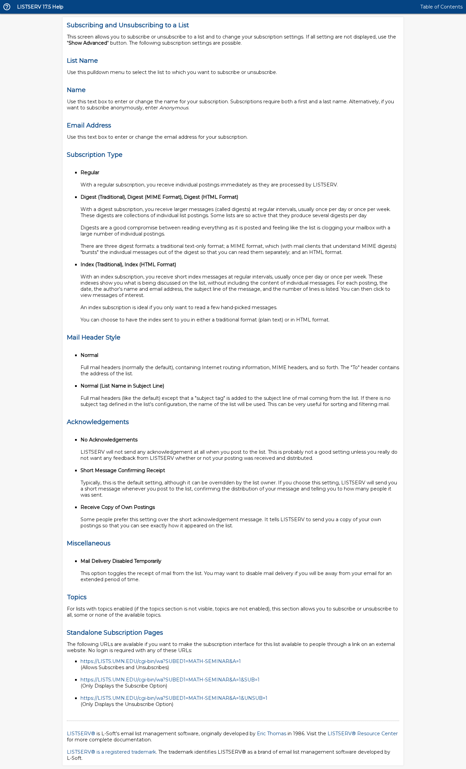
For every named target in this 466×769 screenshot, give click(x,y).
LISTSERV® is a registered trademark (111, 752)
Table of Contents (441, 7)
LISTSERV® (81, 733)
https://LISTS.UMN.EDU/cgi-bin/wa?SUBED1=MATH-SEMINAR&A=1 (161, 661)
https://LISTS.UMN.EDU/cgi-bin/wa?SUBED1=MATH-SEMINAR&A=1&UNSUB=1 (174, 698)
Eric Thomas (271, 733)
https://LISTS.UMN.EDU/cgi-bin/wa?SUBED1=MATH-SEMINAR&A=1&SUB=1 (170, 680)
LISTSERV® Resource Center (362, 733)
